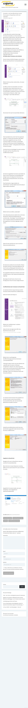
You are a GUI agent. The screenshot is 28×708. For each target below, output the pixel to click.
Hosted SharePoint (15, 514)
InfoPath (5, 520)
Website (4, 562)
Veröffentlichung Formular (14, 520)
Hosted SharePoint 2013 (18, 518)
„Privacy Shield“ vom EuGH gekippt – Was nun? (12, 607)
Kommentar (5, 535)
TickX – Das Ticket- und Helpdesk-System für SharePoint (14, 595)
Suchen (4, 584)
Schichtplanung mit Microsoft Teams (10, 601)
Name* (4, 551)
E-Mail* (4, 556)
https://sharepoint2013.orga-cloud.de (11, 332)
